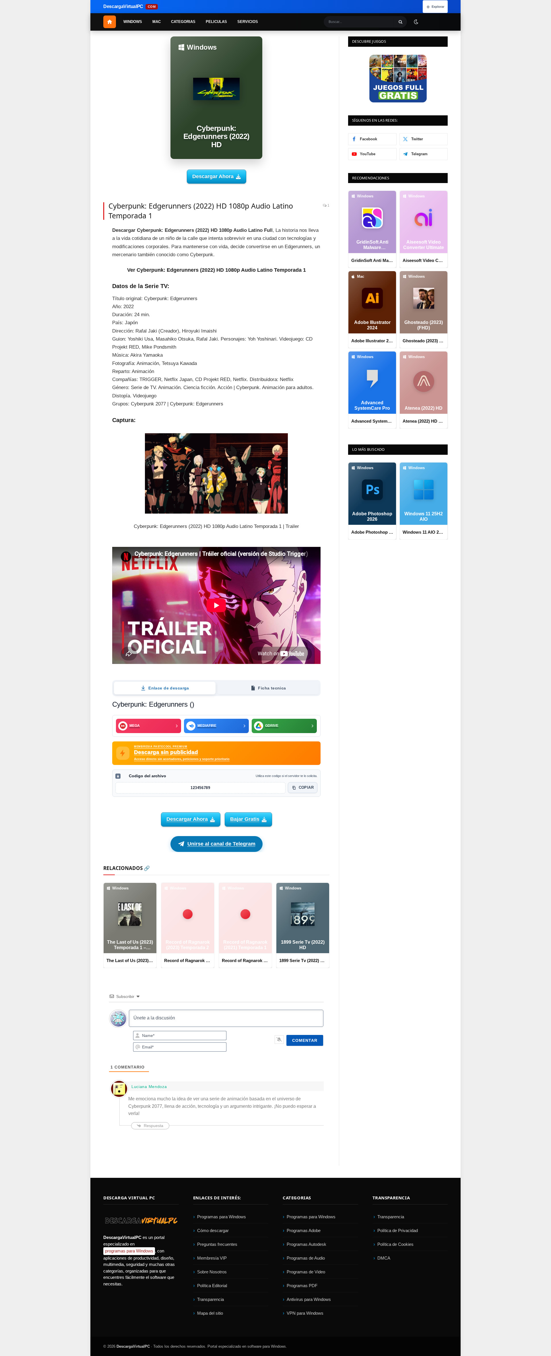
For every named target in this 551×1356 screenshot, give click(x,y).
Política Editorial (212, 1285)
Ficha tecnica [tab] (272, 688)
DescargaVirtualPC (133, 1346)
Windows (132, 22)
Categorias (183, 22)
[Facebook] (83, 233)
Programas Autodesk (306, 1244)
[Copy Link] (83, 337)
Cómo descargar (213, 1230)
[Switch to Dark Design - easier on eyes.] (416, 21)
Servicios (247, 22)
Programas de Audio (306, 1258)
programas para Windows (129, 1250)
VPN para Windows (305, 1313)
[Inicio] (109, 21)
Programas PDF (302, 1285)
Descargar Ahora (213, 176)
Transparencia (210, 1299)
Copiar (306, 788)
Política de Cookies (395, 1244)
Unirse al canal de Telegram (221, 844)
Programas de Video (306, 1271)
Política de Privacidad (397, 1230)
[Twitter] (83, 246)
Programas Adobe (304, 1230)
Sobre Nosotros (212, 1271)
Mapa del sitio (210, 1313)
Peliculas (216, 22)
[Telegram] (83, 285)
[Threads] (83, 324)
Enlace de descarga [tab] (168, 688)
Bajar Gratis (244, 819)
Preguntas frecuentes (217, 1244)
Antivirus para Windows (309, 1299)
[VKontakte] (83, 311)
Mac (156, 22)
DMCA (383, 1258)
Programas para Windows (221, 1216)
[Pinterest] (83, 259)
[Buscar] (400, 21)
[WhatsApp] (83, 298)
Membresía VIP (212, 1258)
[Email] (83, 272)
